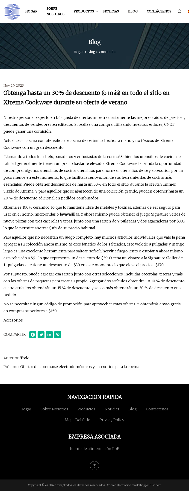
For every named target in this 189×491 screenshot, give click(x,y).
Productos (84, 11)
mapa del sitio (77, 420)
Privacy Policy (112, 420)
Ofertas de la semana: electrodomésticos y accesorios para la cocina (79, 366)
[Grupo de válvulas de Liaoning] (12, 11)
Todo (25, 358)
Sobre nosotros (56, 11)
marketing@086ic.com (146, 485)
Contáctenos (159, 11)
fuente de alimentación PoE (94, 448)
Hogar (31, 11)
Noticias (111, 11)
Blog (133, 11)
